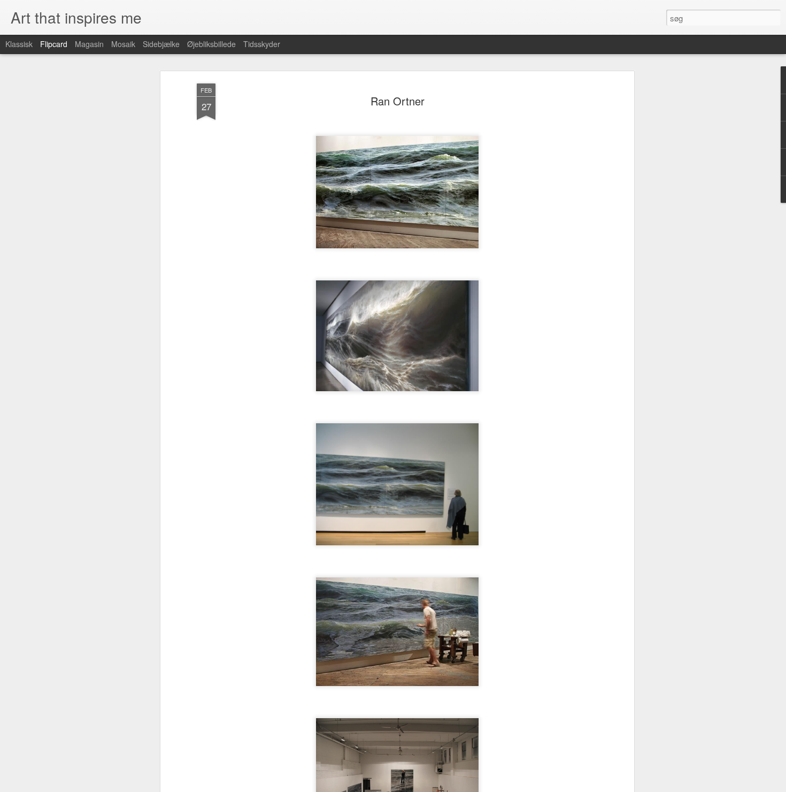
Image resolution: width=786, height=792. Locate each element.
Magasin (89, 44)
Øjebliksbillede (211, 44)
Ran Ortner (398, 101)
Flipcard (53, 44)
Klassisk (19, 44)
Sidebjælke (161, 44)
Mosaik (123, 44)
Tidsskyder (261, 44)
